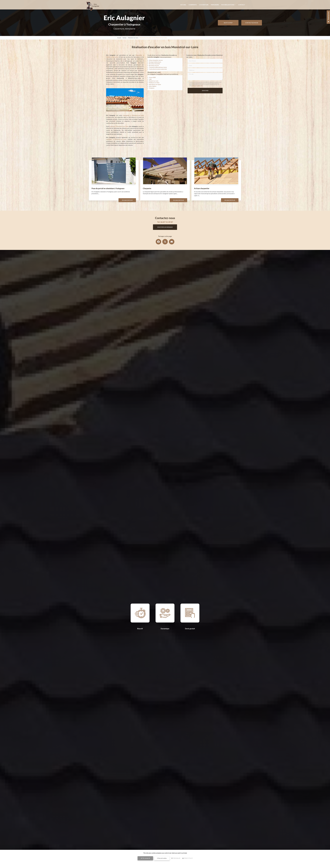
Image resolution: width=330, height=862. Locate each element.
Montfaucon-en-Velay (154, 82)
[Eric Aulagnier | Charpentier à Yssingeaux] (92, 6)
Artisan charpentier (201, 188)
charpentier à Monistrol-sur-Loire (133, 115)
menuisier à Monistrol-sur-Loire (116, 139)
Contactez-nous (251, 22)
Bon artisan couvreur (154, 65)
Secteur (124, 37)
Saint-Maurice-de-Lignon (155, 84)
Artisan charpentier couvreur (156, 60)
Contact (241, 5)
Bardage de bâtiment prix (155, 62)
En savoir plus (127, 200)
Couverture (203, 5)
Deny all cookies (162, 858)
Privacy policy (188, 858)
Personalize (176, 858)
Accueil (183, 5)
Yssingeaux (151, 88)
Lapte (150, 79)
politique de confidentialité (197, 85)
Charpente (193, 5)
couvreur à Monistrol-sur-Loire (119, 126)
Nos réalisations (227, 5)
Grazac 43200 (152, 77)
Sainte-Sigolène (152, 86)
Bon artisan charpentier (154, 63)
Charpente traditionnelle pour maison (158, 67)
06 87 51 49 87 (228, 22)
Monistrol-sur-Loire (133, 37)
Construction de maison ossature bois (158, 69)
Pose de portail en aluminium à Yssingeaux (108, 188)
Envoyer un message (165, 227)
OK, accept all (146, 858)
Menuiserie (215, 5)
